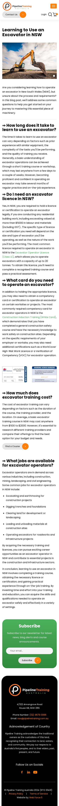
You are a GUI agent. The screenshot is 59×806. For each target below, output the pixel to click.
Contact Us (11, 14)
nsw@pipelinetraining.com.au (32, 718)
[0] (55, 15)
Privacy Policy (16, 793)
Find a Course (12, 446)
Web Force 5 (35, 797)
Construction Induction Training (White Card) (29, 317)
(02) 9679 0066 (37, 714)
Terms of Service (39, 793)
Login (44, 14)
